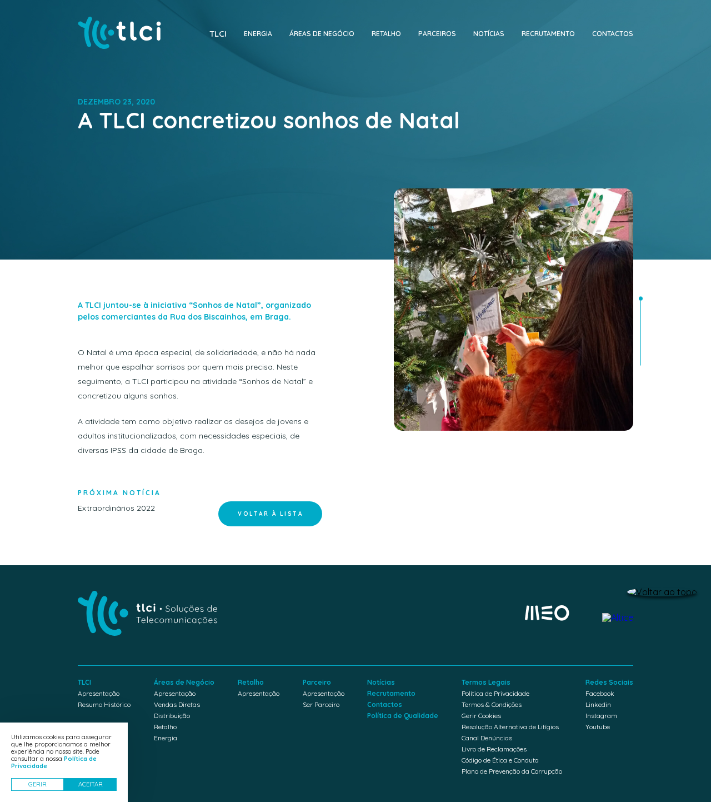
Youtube (597, 727)
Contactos (612, 33)
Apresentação (98, 693)
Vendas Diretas (177, 704)
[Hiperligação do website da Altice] (617, 617)
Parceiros (437, 33)
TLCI (218, 33)
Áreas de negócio (321, 33)
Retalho (386, 33)
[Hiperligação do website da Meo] (547, 613)
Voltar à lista (270, 513)
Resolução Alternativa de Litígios (510, 727)
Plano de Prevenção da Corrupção (512, 771)
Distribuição (172, 715)
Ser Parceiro (321, 704)
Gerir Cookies (481, 715)
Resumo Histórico (104, 704)
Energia (258, 33)
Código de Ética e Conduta (500, 760)
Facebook (599, 693)
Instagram (601, 715)
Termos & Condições (492, 704)
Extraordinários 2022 (119, 501)
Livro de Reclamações (494, 749)
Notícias (488, 33)
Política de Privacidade (495, 693)
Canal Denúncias (487, 738)
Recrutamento (548, 33)
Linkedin (598, 704)
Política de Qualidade (402, 715)
